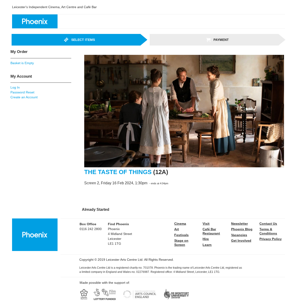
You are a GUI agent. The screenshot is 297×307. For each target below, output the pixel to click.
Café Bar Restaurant (211, 231)
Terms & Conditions (268, 231)
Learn (207, 245)
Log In (15, 87)
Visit (206, 223)
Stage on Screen (181, 243)
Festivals (181, 235)
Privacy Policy (270, 239)
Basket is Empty (22, 63)
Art (176, 229)
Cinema (180, 223)
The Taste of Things (118, 171)
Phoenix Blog (241, 229)
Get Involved (241, 240)
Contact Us (268, 223)
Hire (206, 239)
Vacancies (239, 235)
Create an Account (24, 97)
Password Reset (22, 92)
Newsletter (239, 223)
